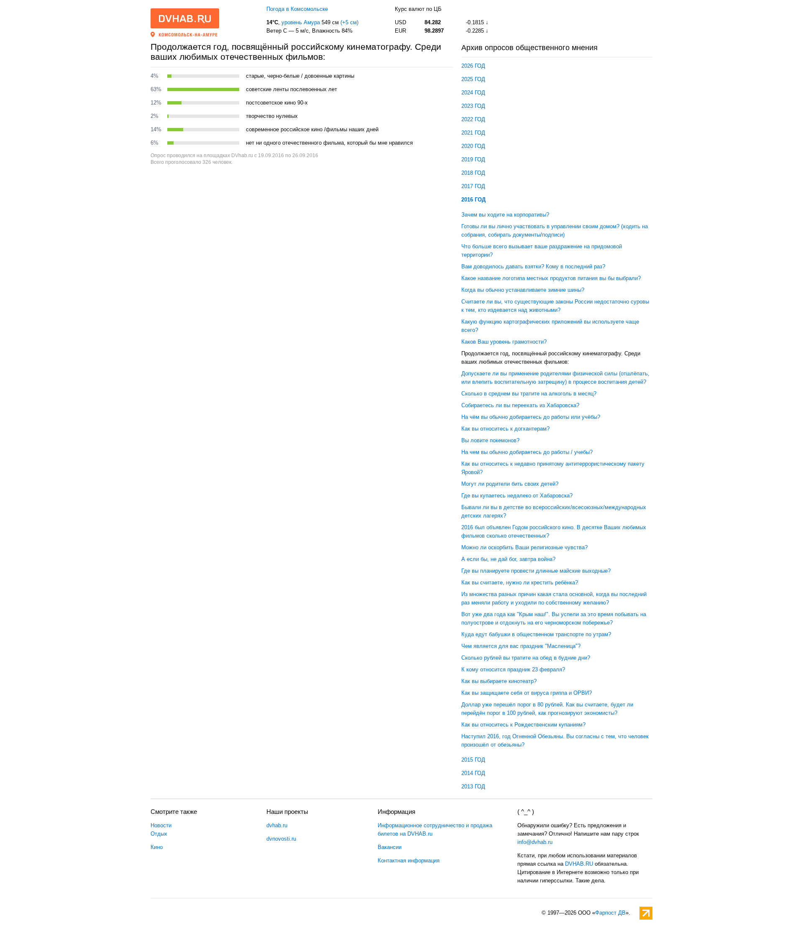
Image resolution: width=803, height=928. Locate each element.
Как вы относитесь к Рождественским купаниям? (523, 724)
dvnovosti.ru (281, 839)
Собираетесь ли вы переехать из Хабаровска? (520, 405)
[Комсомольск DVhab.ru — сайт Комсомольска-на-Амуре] (185, 18)
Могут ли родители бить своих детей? (509, 484)
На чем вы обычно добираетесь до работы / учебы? (527, 452)
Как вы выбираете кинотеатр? (499, 681)
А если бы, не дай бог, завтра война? (508, 559)
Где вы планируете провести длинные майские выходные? (536, 571)
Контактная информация (409, 860)
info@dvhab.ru (534, 842)
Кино (157, 847)
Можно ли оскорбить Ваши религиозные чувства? (524, 547)
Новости (161, 825)
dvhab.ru (276, 825)
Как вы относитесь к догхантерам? (505, 429)
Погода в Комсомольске (297, 9)
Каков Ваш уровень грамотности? (504, 342)
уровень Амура (300, 22)
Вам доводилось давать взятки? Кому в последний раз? (533, 266)
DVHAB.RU (579, 864)
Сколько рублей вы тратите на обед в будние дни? (525, 658)
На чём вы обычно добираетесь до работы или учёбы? (530, 417)
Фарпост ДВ (610, 913)
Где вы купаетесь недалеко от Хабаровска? (517, 495)
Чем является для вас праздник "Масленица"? (521, 646)
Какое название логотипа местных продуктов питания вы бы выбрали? (551, 278)
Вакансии (390, 847)
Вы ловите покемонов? (490, 440)
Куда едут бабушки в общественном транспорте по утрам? (536, 634)
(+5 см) (349, 22)
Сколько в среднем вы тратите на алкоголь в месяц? (528, 393)
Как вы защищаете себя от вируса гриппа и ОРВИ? (526, 693)
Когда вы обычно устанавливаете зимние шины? (522, 290)
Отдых (159, 834)
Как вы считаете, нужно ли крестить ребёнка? (519, 582)
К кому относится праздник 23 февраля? (513, 669)
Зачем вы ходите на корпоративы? (505, 215)
